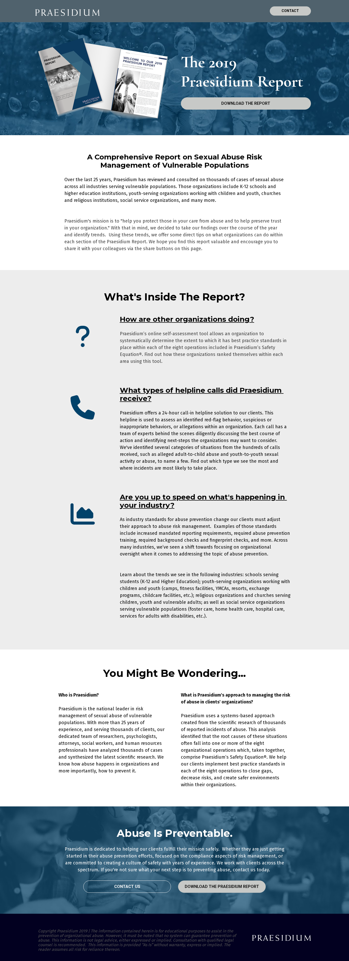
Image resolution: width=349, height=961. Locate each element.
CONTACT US (127, 886)
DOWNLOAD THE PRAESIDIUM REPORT (222, 886)
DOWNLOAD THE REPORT (245, 103)
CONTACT (290, 11)
